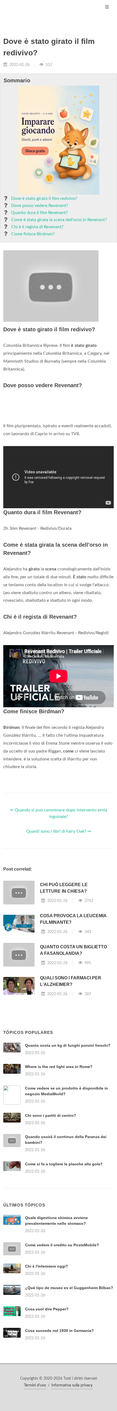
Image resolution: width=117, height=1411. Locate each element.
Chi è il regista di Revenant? (37, 227)
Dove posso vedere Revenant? (39, 205)
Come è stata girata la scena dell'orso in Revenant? (59, 220)
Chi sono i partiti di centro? (50, 1115)
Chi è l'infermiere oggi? (46, 1266)
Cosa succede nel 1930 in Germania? (59, 1330)
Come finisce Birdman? (33, 234)
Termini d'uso (35, 1385)
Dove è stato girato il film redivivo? (44, 198)
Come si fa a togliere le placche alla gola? (64, 1164)
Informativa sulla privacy (72, 1385)
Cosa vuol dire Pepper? (47, 1309)
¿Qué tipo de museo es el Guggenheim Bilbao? (69, 1288)
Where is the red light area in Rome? (59, 1066)
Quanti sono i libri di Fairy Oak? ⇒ (58, 831)
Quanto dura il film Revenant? (39, 212)
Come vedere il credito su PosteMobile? (62, 1245)
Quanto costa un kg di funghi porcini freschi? (67, 1045)
